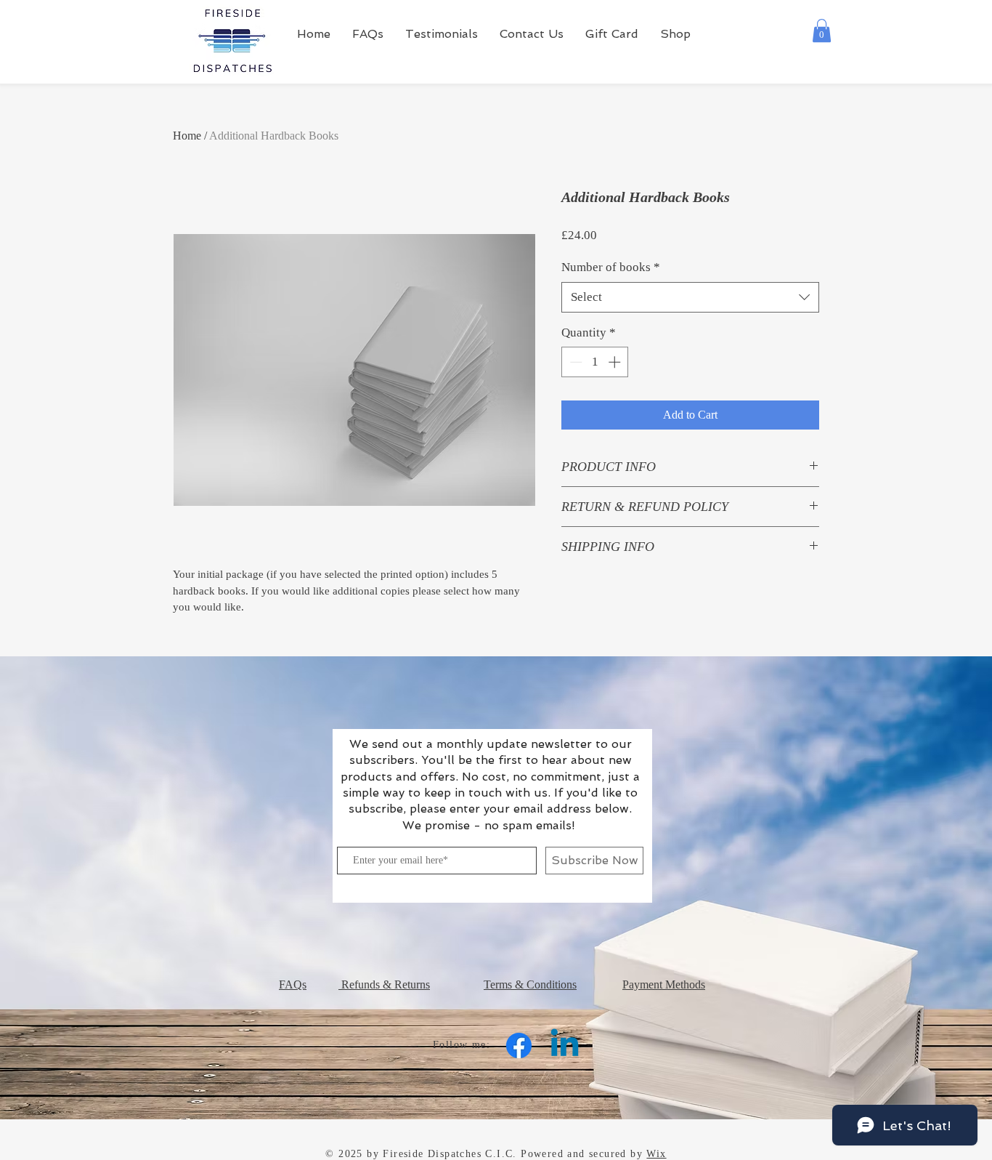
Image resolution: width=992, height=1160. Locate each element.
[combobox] (690, 297)
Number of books (610, 267)
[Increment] (616, 361)
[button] (822, 30)
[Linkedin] (565, 1045)
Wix (656, 1153)
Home (187, 135)
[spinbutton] (595, 361)
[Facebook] (519, 1045)
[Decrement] (574, 361)
